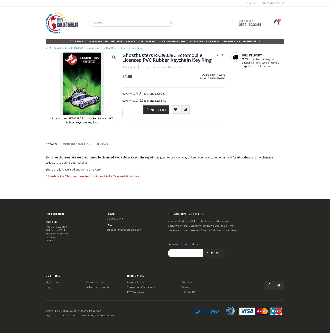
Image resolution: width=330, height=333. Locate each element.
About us (186, 282)
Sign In (251, 3)
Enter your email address (183, 244)
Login (49, 287)
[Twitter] (279, 285)
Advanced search (97, 287)
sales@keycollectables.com (124, 230)
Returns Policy (136, 282)
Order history (94, 282)
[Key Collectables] (62, 22)
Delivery (186, 287)
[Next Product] (223, 55)
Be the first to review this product (162, 67)
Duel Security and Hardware (96, 315)
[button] (114, 60)
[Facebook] (269, 285)
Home (47, 48)
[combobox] (132, 23)
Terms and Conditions (141, 287)
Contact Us (188, 292)
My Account (53, 282)
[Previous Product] (218, 55)
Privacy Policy (209, 230)
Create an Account (272, 3)
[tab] (54, 144)
